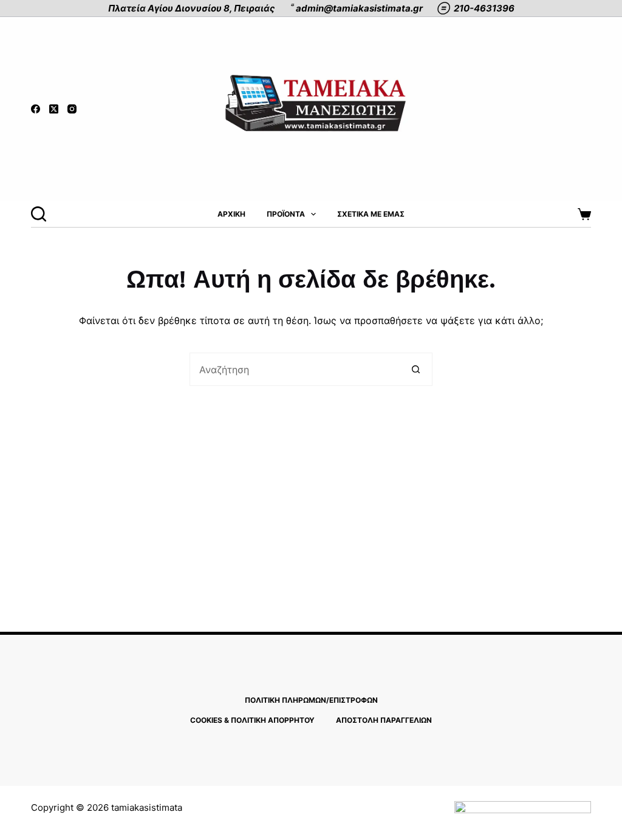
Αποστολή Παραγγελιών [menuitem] (384, 720)
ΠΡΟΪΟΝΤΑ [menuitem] (286, 213)
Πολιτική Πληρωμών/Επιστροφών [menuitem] (311, 700)
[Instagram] (72, 108)
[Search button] (415, 369)
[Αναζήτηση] (38, 214)
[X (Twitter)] (53, 108)
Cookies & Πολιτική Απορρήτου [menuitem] (252, 720)
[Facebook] (35, 108)
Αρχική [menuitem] (231, 213)
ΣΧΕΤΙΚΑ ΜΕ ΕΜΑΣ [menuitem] (371, 213)
